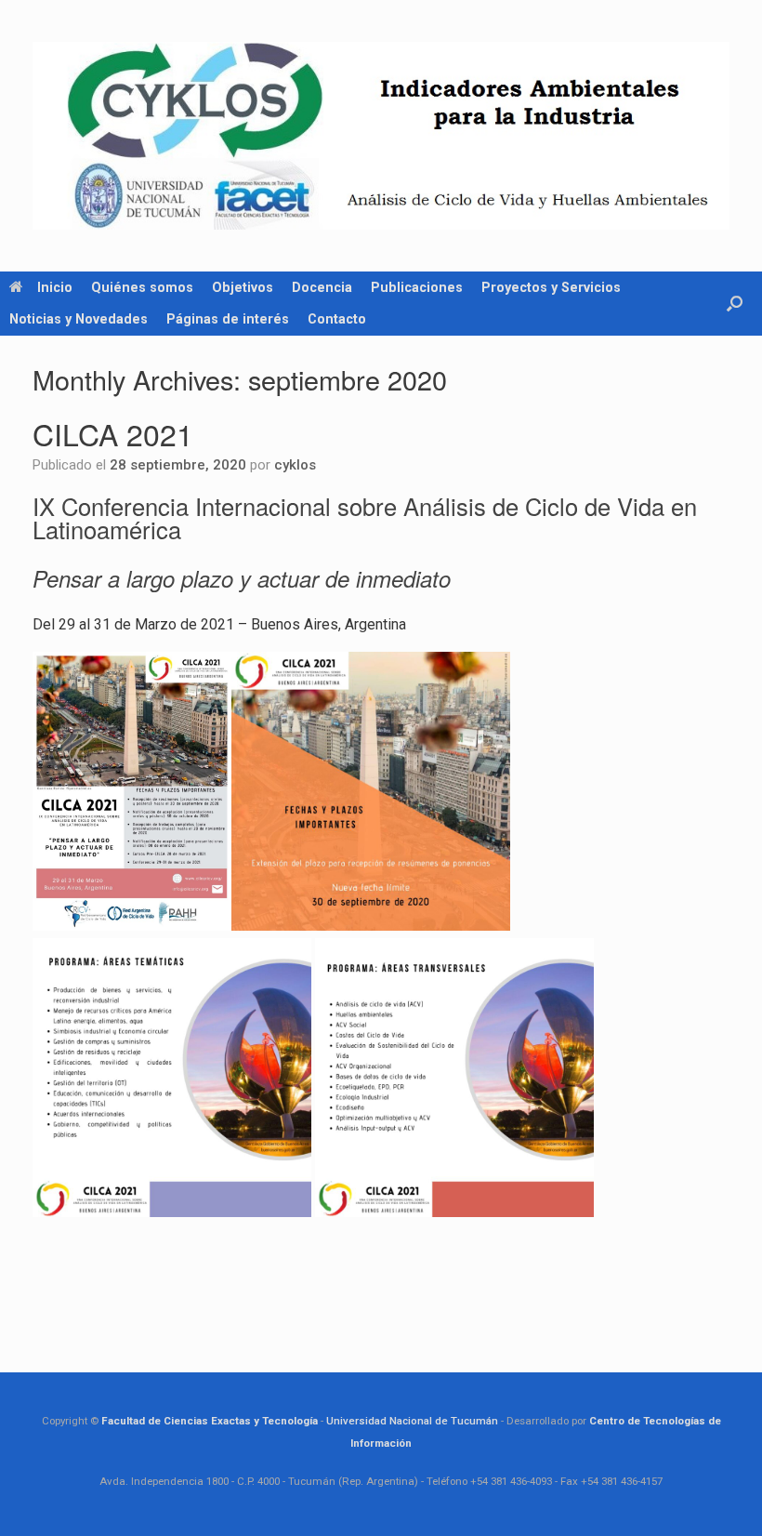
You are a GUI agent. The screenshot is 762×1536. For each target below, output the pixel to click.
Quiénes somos (142, 287)
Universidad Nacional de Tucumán (412, 1420)
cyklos (295, 465)
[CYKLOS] (381, 136)
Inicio (54, 287)
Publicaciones (417, 287)
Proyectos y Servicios (551, 287)
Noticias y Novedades (78, 318)
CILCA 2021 (113, 433)
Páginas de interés (227, 318)
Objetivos (242, 287)
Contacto (337, 318)
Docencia (322, 287)
